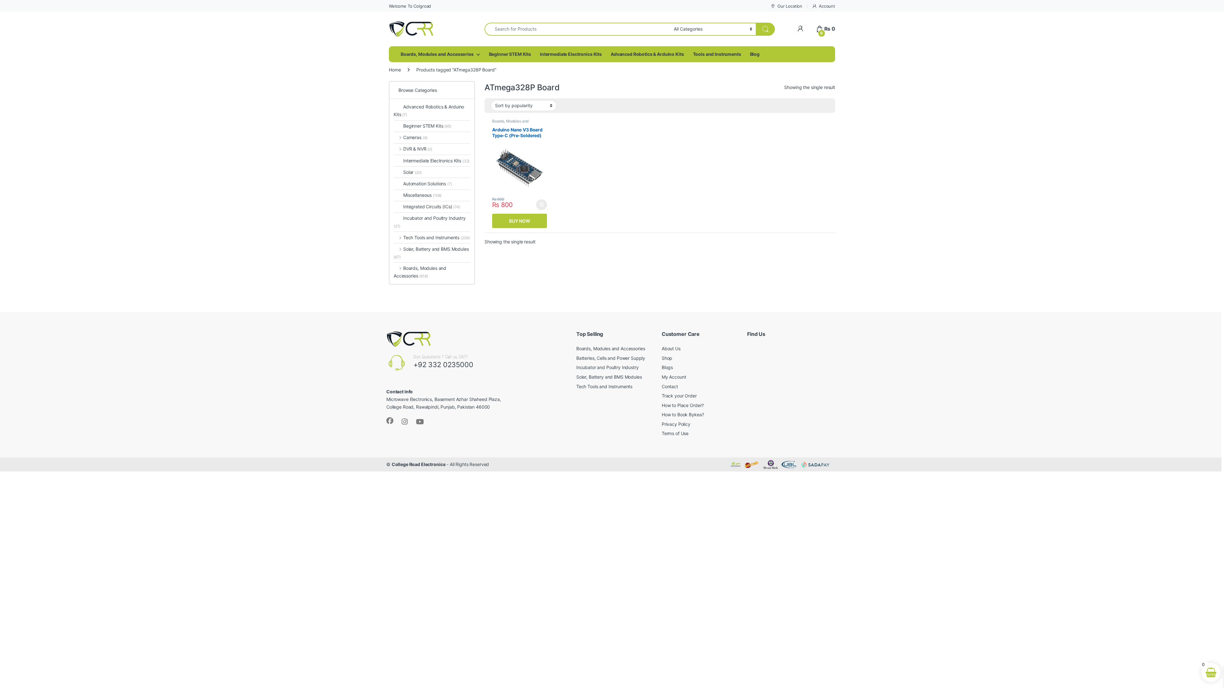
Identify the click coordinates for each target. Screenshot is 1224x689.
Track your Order (679, 395)
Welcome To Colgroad (410, 6)
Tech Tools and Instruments (436, 237)
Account (827, 6)
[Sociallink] (389, 420)
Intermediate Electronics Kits (571, 54)
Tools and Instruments (717, 54)
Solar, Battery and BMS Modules (431, 252)
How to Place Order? (683, 405)
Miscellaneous (422, 195)
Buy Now (519, 221)
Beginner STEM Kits (510, 54)
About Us (671, 348)
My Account (674, 377)
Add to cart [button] (541, 204)
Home (395, 69)
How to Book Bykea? (683, 414)
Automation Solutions (427, 183)
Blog (755, 54)
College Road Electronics (419, 464)
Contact (670, 386)
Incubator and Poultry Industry (430, 221)
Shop (667, 358)
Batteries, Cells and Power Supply (610, 358)
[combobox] (577, 29)
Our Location (789, 6)
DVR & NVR (417, 149)
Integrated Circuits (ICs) (427, 206)
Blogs (667, 367)
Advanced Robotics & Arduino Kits (647, 54)
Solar (412, 172)
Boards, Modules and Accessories (437, 54)
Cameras (415, 137)
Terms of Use (675, 433)
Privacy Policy (676, 424)
